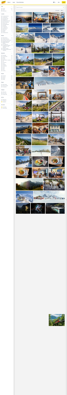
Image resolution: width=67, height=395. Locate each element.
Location (2, 13)
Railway (2, 35)
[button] (9, 2)
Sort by (2, 97)
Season (2, 73)
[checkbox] (1, 8)
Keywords (3, 53)
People (2, 82)
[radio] (1, 99)
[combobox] (40, 7)
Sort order (3, 104)
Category (2, 89)
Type (2, 6)
